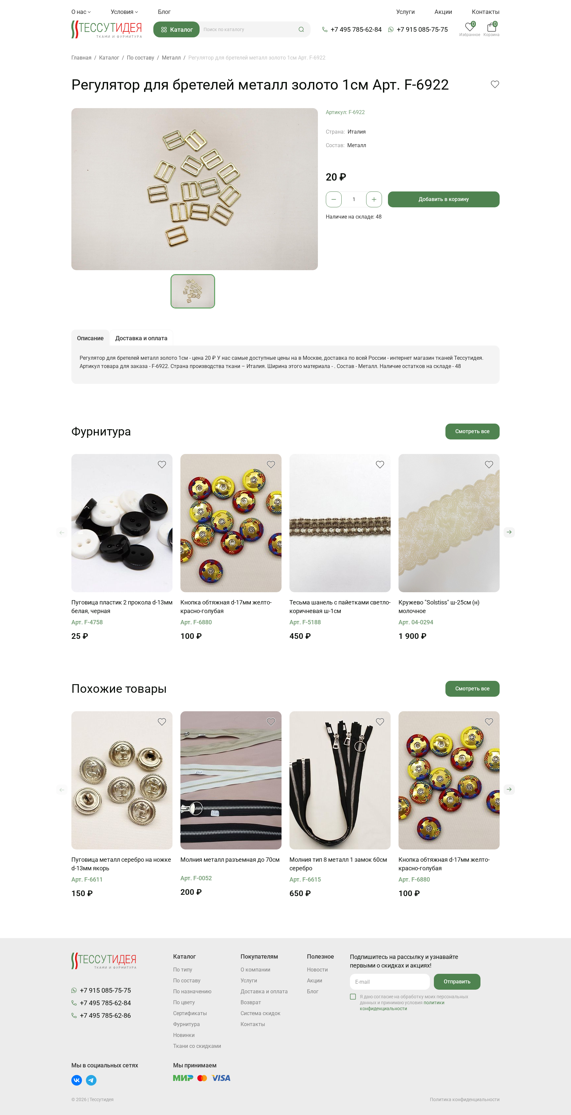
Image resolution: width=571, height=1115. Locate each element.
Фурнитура (186, 1024)
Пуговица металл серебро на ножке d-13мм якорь (121, 864)
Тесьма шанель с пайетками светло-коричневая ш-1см (340, 606)
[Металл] (121, 780)
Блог (164, 11)
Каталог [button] (181, 29)
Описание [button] (90, 338)
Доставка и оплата (264, 991)
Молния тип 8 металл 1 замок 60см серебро (338, 864)
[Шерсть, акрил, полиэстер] (340, 523)
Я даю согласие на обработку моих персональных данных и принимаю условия (414, 1002)
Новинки (184, 1035)
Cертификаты (190, 1013)
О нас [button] (79, 11)
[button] (301, 29)
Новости (317, 970)
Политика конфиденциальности (465, 1099)
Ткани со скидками (197, 1046)
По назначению (192, 991)
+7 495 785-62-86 (105, 1015)
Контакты (486, 11)
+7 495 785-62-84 (356, 29)
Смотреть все (472, 431)
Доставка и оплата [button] (141, 338)
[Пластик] (121, 523)
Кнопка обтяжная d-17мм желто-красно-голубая (226, 606)
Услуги (405, 11)
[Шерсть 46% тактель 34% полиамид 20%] (449, 523)
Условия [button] (123, 11)
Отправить (457, 981)
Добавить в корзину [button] (444, 199)
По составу (187, 980)
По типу (182, 970)
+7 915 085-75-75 (422, 29)
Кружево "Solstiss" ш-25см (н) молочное (439, 606)
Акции (443, 11)
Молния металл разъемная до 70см (230, 859)
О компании (255, 970)
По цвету (184, 1002)
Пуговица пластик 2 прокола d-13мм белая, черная (121, 606)
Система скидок (261, 1013)
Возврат (251, 1002)
